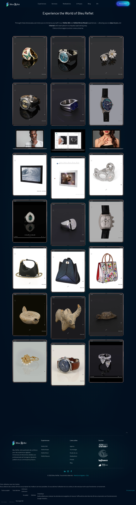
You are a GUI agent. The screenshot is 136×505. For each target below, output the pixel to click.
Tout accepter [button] (5, 490)
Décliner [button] (33, 495)
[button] (127, 433)
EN (97, 4)
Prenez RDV (123, 4)
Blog (89, 4)
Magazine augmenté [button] (68, 141)
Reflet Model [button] (30, 139)
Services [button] (54, 4)
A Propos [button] (79, 4)
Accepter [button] (25, 495)
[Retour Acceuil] (13, 3)
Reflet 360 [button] (29, 57)
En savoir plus (130, 490)
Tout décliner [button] (16, 490)
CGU (87, 475)
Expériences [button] (42, 4)
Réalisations (67, 4)
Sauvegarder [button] (20, 501)
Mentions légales (79, 475)
